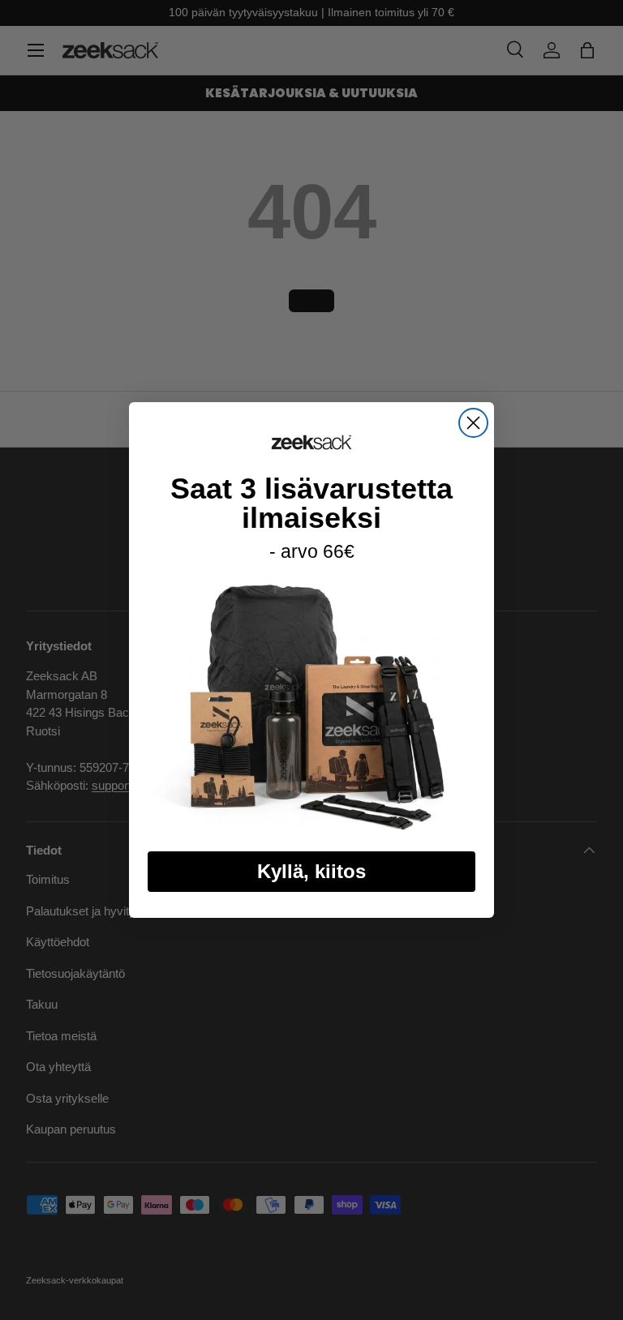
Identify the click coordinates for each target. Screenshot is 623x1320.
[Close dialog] (473, 423)
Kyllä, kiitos (311, 871)
